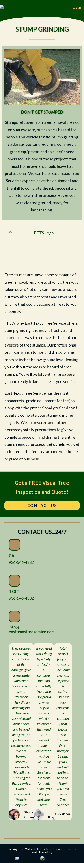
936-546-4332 (21, 562)
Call (13, 555)
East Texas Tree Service (46, 849)
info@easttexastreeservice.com (31, 629)
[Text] (14, 581)
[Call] (14, 545)
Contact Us (42, 505)
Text (14, 591)
